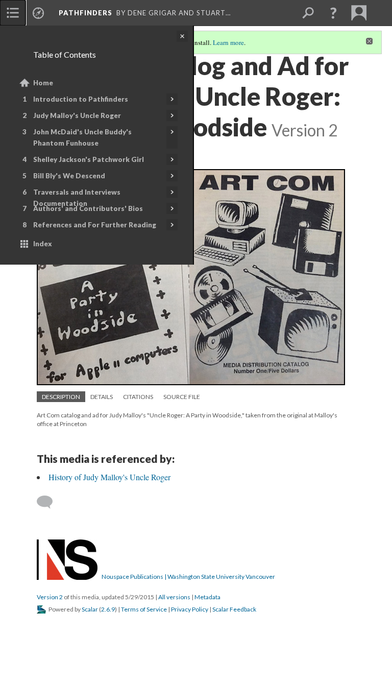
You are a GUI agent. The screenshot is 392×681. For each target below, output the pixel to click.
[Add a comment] (49, 502)
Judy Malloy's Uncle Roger (77, 115)
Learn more (228, 42)
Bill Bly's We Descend (69, 176)
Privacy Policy (189, 609)
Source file (181, 397)
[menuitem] (13, 13)
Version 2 (50, 597)
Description (61, 397)
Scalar (90, 609)
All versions (174, 597)
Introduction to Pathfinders (80, 99)
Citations (138, 397)
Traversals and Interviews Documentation (76, 197)
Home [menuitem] (43, 83)
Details (101, 397)
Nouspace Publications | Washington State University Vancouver (188, 576)
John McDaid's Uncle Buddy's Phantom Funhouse (82, 137)
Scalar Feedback (234, 609)
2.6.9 (108, 609)
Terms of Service (144, 609)
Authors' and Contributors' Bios (88, 208)
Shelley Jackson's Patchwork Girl (88, 159)
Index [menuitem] (42, 244)
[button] (333, 13)
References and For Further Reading (94, 225)
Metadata (207, 597)
